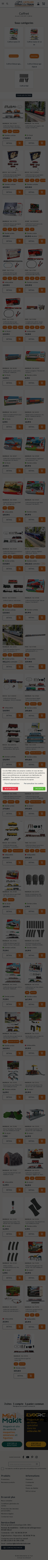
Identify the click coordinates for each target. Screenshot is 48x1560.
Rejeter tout (10, 788)
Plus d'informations (12, 783)
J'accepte (39, 788)
